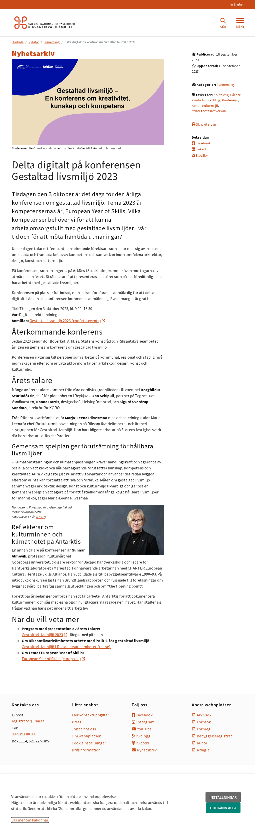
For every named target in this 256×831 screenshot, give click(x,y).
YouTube (144, 728)
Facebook (203, 143)
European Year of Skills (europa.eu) (51, 658)
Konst (196, 105)
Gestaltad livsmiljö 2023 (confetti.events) (65, 320)
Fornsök (204, 721)
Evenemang (52, 42)
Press (76, 721)
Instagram (145, 721)
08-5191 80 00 (23, 733)
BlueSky (201, 155)
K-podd (142, 742)
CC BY (41, 517)
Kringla (203, 749)
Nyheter (33, 42)
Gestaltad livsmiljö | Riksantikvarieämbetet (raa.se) (66, 646)
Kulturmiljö (210, 105)
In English (237, 4)
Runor (202, 742)
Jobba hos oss (84, 728)
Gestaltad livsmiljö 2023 (42, 634)
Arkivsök (204, 714)
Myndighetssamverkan (209, 111)
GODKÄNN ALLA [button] (223, 807)
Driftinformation (86, 749)
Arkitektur (221, 95)
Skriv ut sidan (205, 124)
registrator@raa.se (28, 720)
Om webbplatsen (86, 735)
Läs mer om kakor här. (30, 819)
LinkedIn (201, 149)
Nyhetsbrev (146, 749)
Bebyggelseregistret (214, 735)
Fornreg (203, 728)
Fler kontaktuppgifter (90, 714)
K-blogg (143, 735)
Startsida (18, 42)
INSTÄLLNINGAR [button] (223, 797)
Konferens (230, 100)
